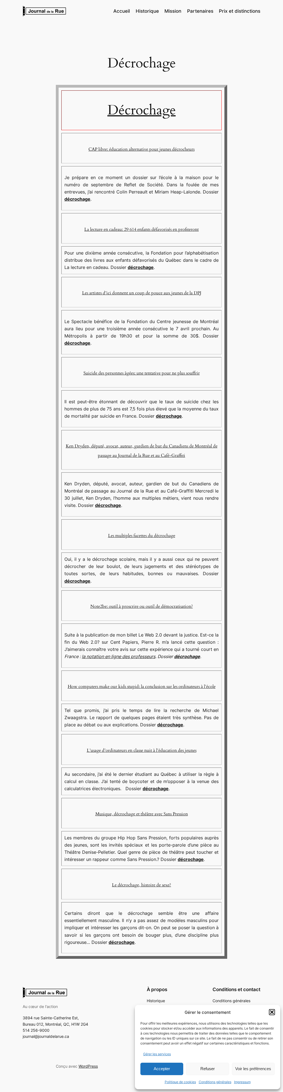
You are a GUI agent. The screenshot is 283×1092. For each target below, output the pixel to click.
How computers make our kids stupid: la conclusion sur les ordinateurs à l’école (142, 687)
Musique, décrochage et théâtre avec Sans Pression (141, 814)
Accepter (162, 1068)
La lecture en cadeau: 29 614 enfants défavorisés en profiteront (141, 229)
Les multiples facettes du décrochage (141, 536)
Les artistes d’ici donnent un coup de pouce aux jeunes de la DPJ (141, 293)
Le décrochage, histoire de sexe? (141, 885)
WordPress (88, 1066)
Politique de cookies (180, 1082)
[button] (272, 1012)
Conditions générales (215, 1082)
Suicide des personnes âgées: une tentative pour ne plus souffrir (141, 373)
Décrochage (142, 110)
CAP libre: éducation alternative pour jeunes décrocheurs (141, 149)
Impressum (242, 1082)
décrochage (77, 199)
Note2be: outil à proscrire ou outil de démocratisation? (141, 606)
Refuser (207, 1068)
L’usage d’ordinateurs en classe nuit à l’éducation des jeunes (141, 750)
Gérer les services (157, 1054)
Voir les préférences (253, 1068)
